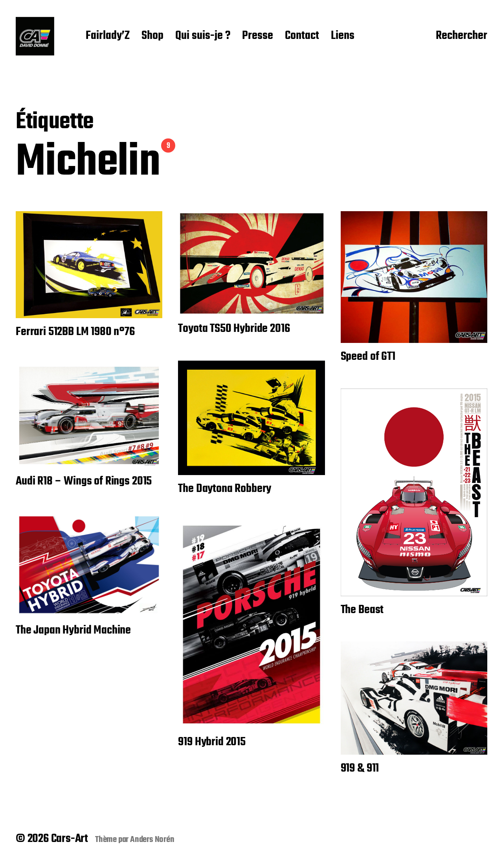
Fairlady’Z (108, 36)
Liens (342, 36)
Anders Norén (152, 839)
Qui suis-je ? (202, 36)
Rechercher (461, 36)
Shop (152, 36)
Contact (302, 36)
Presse (257, 36)
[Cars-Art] (35, 36)
